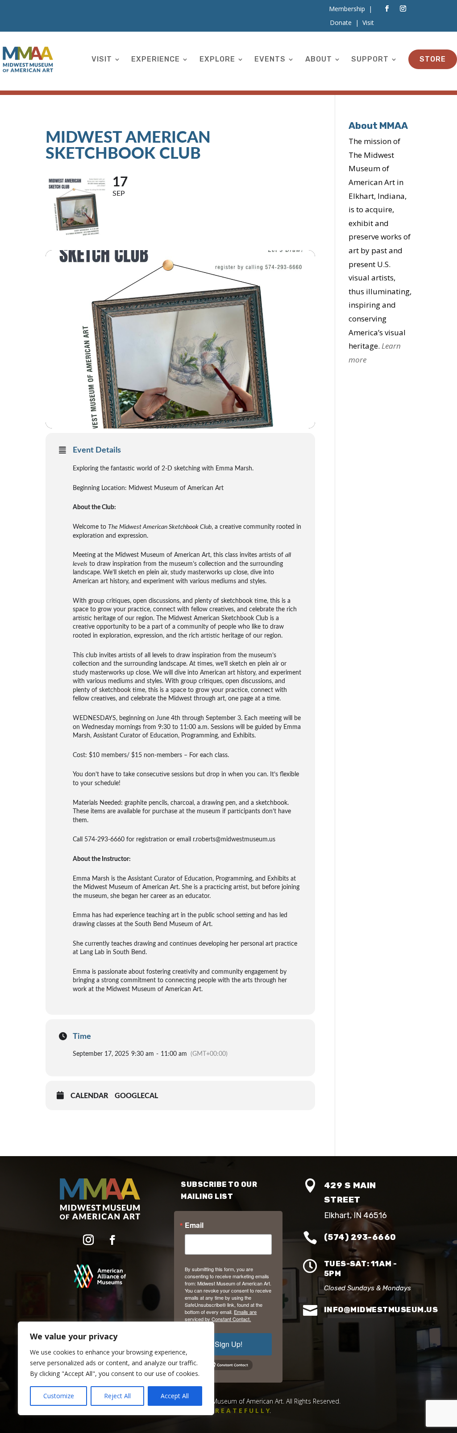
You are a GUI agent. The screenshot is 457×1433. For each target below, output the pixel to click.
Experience (155, 59)
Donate (341, 22)
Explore (217, 59)
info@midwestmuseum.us (381, 1309)
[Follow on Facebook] (387, 8)
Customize (58, 1396)
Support (370, 59)
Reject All (117, 1396)
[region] (116, 1368)
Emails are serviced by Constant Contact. (221, 1315)
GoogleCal (136, 1095)
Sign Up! (228, 1344)
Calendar (89, 1095)
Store (433, 59)
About (318, 59)
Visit (101, 59)
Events (270, 59)
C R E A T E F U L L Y (239, 1410)
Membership (347, 8)
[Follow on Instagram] (403, 8)
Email (194, 1225)
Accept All (175, 1396)
